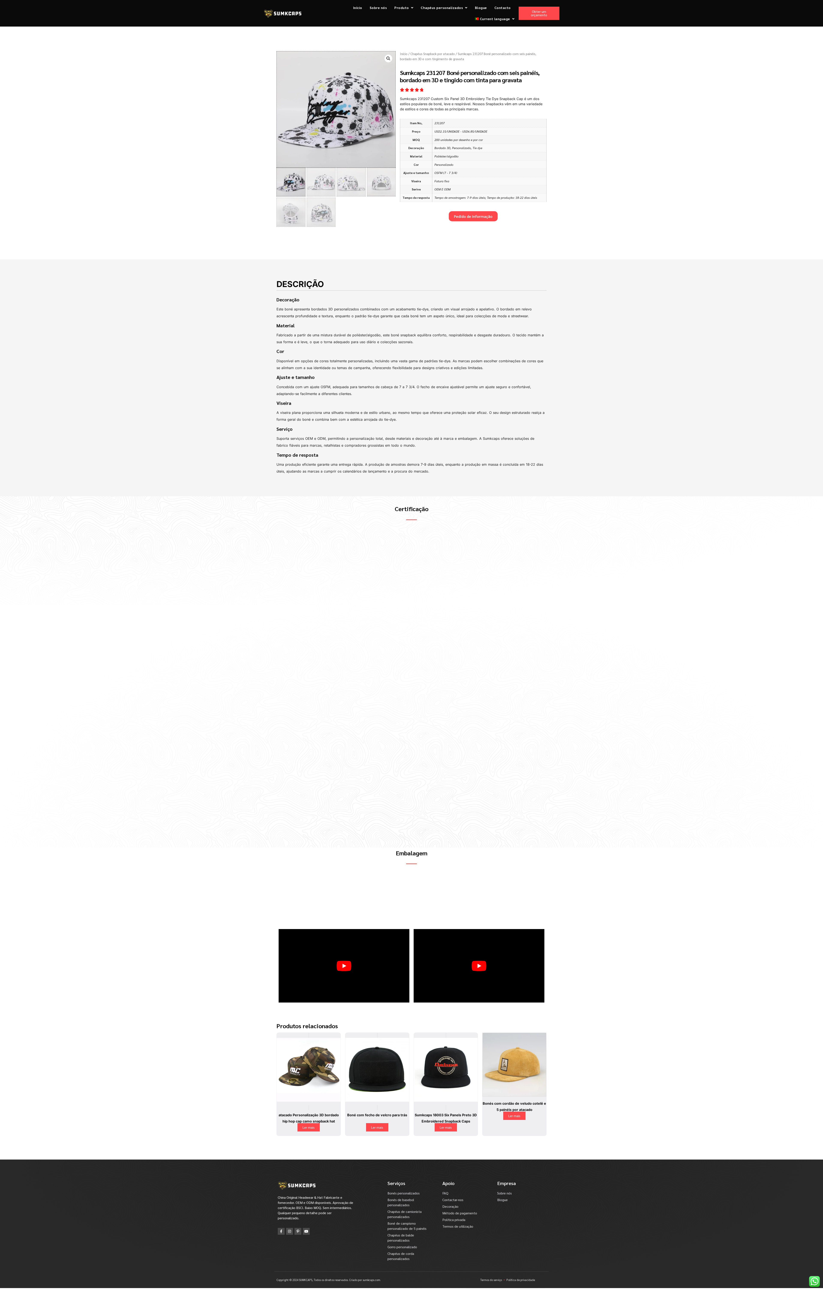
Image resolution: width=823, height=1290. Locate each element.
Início (357, 7)
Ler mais (309, 1137)
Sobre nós (378, 7)
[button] (388, 58)
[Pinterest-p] (297, 1241)
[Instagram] (289, 1241)
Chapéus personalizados (442, 7)
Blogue (481, 7)
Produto (401, 7)
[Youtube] (306, 1241)
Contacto (502, 7)
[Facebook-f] (281, 1241)
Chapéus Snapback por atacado (432, 54)
